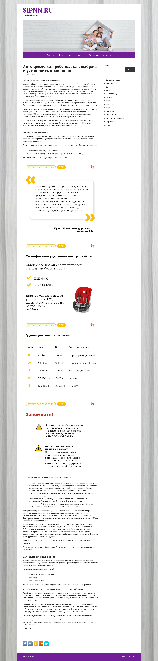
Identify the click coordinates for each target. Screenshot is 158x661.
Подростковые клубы (115, 118)
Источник (27, 629)
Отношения (94, 55)
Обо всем (107, 55)
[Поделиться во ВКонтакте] (30, 643)
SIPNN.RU (38, 10)
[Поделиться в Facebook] (25, 643)
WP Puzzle (131, 656)
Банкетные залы (113, 80)
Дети (60, 55)
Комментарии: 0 (42, 75)
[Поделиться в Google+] (41, 643)
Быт (69, 55)
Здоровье (80, 55)
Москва (109, 101)
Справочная (111, 121)
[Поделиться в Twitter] (46, 643)
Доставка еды (112, 94)
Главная (50, 55)
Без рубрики (111, 83)
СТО (108, 125)
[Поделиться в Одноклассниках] (36, 643)
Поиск (106, 65)
